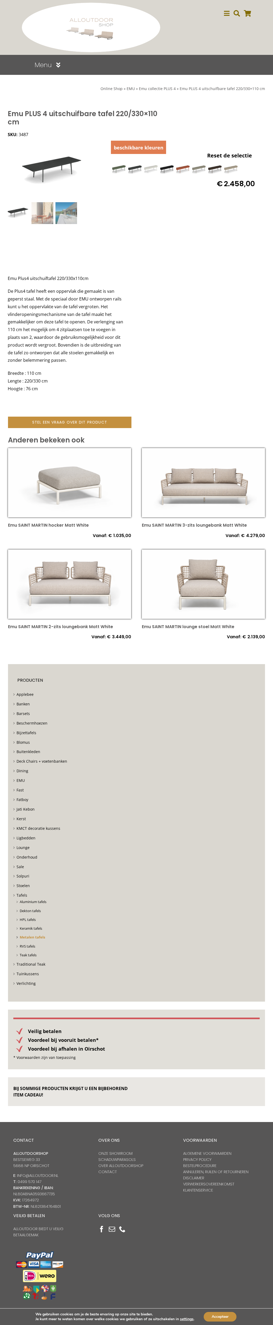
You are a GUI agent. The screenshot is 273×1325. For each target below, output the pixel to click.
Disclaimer (193, 1178)
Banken (23, 703)
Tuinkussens (28, 973)
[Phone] (122, 1229)
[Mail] (112, 1229)
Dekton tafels (30, 910)
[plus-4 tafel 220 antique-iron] (135, 169)
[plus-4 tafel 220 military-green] (119, 169)
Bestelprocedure (199, 1165)
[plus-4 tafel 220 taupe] (231, 169)
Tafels (22, 895)
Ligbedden (26, 837)
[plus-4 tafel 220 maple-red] (183, 169)
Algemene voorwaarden (207, 1153)
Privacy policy (197, 1159)
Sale (20, 866)
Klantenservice (198, 1190)
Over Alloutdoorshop (120, 1165)
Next (97, 171)
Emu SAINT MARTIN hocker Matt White (48, 525)
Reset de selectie (229, 155)
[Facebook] (101, 1229)
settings (187, 1319)
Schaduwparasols (117, 1159)
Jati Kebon (26, 809)
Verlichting (26, 983)
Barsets (23, 713)
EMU (131, 88)
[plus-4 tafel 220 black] (167, 169)
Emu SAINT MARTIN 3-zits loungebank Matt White (194, 525)
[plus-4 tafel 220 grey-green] (199, 169)
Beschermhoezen (32, 723)
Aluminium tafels (33, 901)
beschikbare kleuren (138, 147)
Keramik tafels (31, 928)
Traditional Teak (31, 964)
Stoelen (23, 885)
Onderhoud (27, 857)
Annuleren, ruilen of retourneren (215, 1171)
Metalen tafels (32, 937)
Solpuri (23, 876)
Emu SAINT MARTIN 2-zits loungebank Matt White (60, 626)
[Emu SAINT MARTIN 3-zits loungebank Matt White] (203, 452)
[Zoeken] (237, 13)
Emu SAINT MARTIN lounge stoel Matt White (188, 626)
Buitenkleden (28, 751)
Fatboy (22, 799)
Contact (107, 1171)
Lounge (23, 847)
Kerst (21, 818)
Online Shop (112, 88)
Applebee (25, 694)
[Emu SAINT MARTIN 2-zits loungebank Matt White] (69, 553)
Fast (20, 789)
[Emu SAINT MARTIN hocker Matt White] (69, 452)
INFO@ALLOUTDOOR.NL (37, 1175)
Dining (22, 770)
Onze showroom (115, 1153)
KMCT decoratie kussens (38, 828)
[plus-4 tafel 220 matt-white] (151, 169)
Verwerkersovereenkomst (208, 1184)
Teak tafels (28, 955)
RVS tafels (27, 946)
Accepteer (220, 1316)
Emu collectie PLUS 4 (157, 88)
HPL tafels (28, 919)
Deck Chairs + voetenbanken (42, 761)
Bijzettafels (26, 732)
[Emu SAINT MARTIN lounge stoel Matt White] (203, 553)
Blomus (23, 742)
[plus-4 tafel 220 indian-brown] (215, 169)
